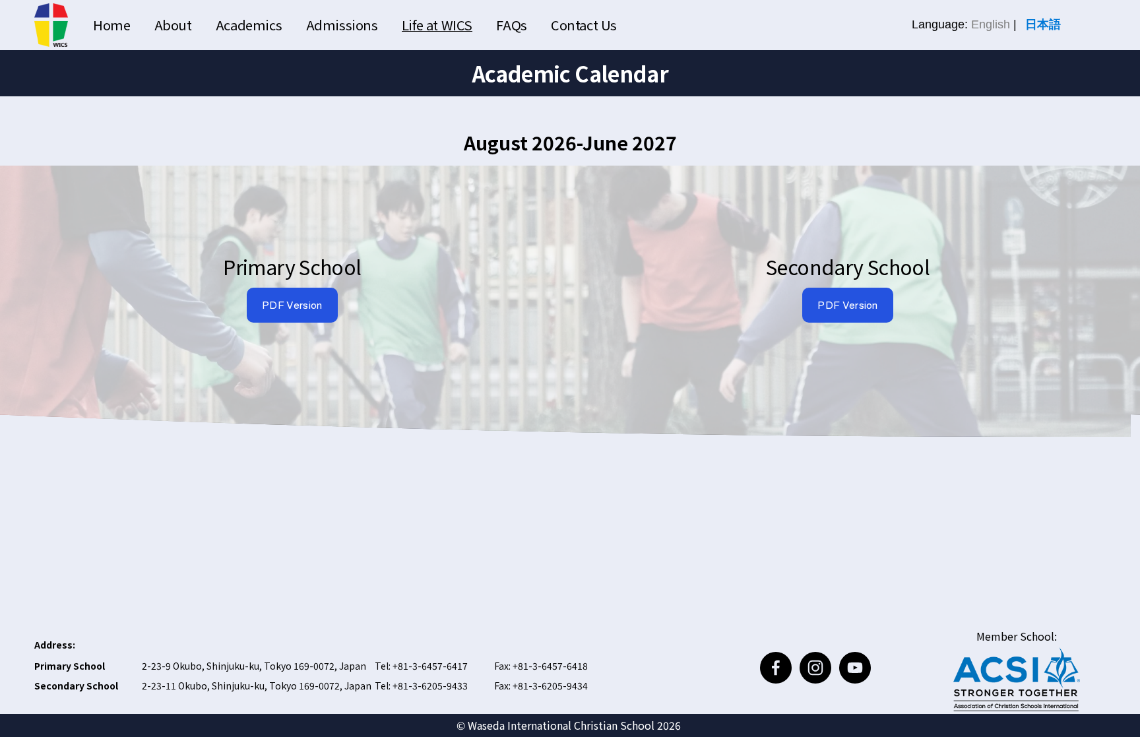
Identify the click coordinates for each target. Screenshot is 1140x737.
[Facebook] (776, 668)
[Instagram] (815, 668)
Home (111, 25)
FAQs (511, 25)
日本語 (1043, 24)
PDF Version (292, 305)
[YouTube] (855, 668)
